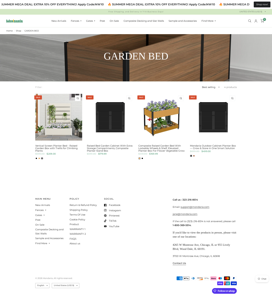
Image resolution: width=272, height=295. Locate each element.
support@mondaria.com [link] (195, 206)
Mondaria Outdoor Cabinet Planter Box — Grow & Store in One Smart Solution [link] (213, 147)
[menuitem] (58, 21)
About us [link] (75, 243)
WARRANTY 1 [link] (77, 229)
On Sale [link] (114, 20)
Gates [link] (89, 20)
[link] (14, 21)
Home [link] (9, 30)
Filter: (38, 87)
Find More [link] (207, 20)
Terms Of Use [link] (77, 214)
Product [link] (74, 224)
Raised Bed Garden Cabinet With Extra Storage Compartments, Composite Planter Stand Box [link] (110, 148)
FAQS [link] (73, 238)
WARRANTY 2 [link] (78, 233)
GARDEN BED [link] (31, 30)
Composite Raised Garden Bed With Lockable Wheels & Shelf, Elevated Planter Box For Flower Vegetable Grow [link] (161, 148)
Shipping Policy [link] (79, 209)
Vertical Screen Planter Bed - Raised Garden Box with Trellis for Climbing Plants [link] (56, 148)
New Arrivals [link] (58, 20)
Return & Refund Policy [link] (83, 205)
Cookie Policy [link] (77, 219)
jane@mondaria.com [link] (185, 214)
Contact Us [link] (179, 263)
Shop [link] (18, 30)
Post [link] (102, 20)
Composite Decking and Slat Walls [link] (144, 20)
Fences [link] (75, 20)
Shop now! (262, 4)
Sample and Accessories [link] (183, 20)
